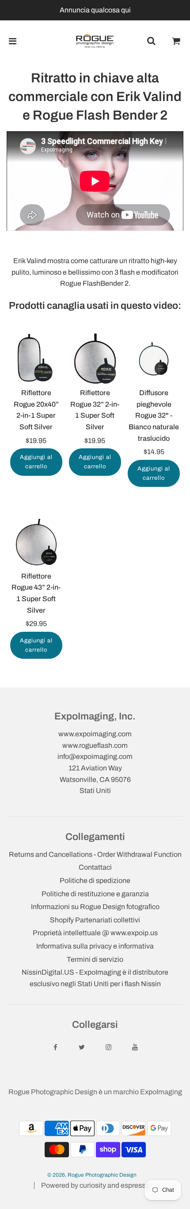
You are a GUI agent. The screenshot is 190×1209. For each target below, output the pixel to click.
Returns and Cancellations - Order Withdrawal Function (95, 854)
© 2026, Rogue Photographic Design (92, 1175)
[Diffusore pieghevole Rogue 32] (154, 359)
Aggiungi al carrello (36, 462)
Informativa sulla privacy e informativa (95, 946)
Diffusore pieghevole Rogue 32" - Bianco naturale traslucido (154, 415)
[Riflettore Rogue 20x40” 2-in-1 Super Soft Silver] (36, 359)
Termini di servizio (95, 959)
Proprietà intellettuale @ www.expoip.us (95, 933)
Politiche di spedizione (95, 880)
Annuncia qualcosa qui (95, 10)
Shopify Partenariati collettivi (95, 920)
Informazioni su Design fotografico (95, 906)
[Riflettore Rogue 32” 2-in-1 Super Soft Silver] (95, 359)
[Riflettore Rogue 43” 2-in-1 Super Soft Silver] (36, 542)
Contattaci (95, 867)
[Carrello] (176, 41)
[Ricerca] (151, 41)
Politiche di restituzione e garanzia (95, 894)
